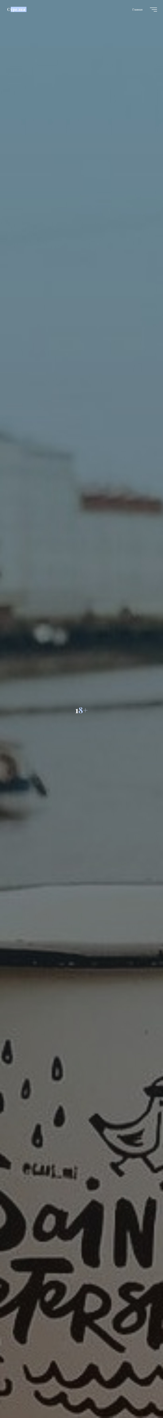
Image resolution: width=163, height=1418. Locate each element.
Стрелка (16, 9)
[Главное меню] (153, 10)
